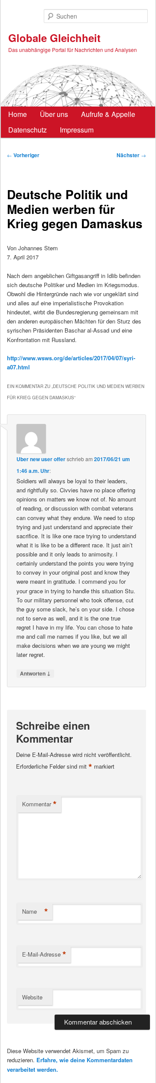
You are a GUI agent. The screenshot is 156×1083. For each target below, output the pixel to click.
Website (32, 997)
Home (17, 114)
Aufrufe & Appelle (108, 114)
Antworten (35, 673)
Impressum (77, 130)
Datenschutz (27, 130)
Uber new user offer (40, 459)
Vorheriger (23, 155)
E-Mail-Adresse (44, 954)
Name (35, 911)
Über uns (54, 114)
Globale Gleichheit (54, 37)
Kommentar (39, 804)
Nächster (131, 155)
